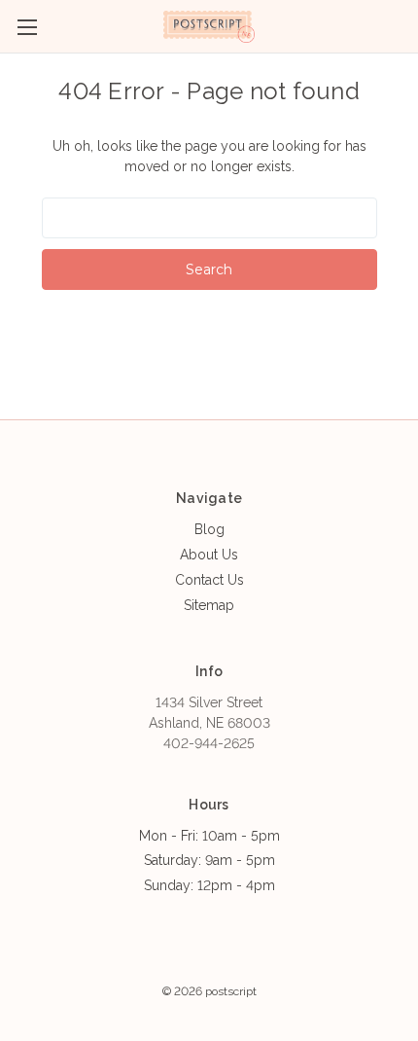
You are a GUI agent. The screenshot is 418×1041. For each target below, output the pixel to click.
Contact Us (209, 580)
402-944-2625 (209, 743)
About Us (209, 554)
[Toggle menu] (26, 27)
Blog (209, 529)
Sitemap (209, 605)
